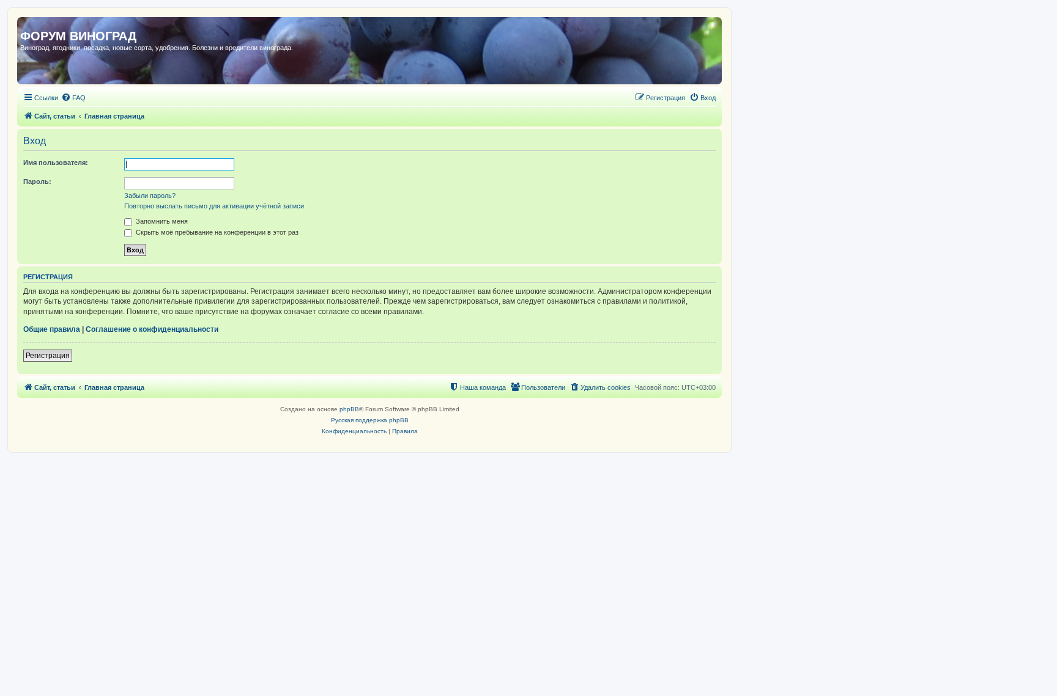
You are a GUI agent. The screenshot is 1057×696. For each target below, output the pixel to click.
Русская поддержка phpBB (370, 420)
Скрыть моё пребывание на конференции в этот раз (216, 232)
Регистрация (48, 355)
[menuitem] (73, 97)
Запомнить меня (161, 221)
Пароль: (37, 181)
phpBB (349, 409)
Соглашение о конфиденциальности (152, 329)
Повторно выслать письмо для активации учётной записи (214, 206)
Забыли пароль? (150, 195)
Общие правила (51, 329)
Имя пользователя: (55, 162)
